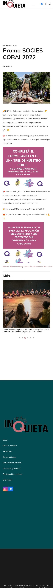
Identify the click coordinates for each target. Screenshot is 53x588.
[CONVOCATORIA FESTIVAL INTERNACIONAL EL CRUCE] (26, 282)
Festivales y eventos (12, 468)
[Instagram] (45, 4)
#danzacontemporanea (19, 267)
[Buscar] (49, 4)
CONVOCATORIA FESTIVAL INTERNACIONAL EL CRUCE (24, 330)
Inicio (5, 440)
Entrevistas (8, 480)
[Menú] (33, 4)
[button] (19, 337)
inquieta (7, 66)
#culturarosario (36, 267)
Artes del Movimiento (12, 462)
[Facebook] (42, 4)
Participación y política (12, 474)
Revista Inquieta (10, 445)
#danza (6, 267)
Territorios (7, 451)
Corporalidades (9, 457)
